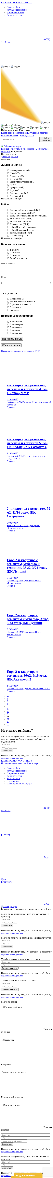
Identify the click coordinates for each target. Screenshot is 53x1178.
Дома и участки (14, 15)
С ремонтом (15, 307)
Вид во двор (16, 321)
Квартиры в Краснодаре (22, 149)
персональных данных (12, 758)
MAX (46, 904)
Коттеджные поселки (37, 133)
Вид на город (16, 324)
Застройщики (13, 778)
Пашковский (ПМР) (19, 224)
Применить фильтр (12, 339)
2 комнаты (15, 252)
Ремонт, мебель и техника (22, 301)
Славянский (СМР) (19, 235)
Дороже (14, 156)
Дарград (14, 190)
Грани (13, 184)
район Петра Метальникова (23, 227)
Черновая (14, 310)
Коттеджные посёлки (17, 10)
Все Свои (14, 179)
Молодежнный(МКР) (20, 221)
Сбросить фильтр (11, 345)
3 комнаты (15, 255)
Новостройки (13, 7)
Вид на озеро (16, 333)
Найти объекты (46, 139)
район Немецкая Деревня (22, 230)
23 (8, 722)
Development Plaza (18, 170)
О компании (13, 781)
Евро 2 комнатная (18, 258)
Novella (13, 173)
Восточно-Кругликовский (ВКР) (25, 210)
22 (8, 719)
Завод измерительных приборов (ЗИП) (28, 215)
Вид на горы (16, 327)
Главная (5, 149)
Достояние (15, 196)
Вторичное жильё (9, 135)
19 (8, 711)
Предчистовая (16, 299)
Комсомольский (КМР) (21, 218)
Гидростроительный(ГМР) (22, 213)
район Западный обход (21, 233)
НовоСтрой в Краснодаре (19, 783)
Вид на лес (15, 330)
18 (8, 709)
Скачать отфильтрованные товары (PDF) (20, 351)
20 (8, 714)
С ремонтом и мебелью (21, 304)
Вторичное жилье (15, 12)
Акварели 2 (15, 176)
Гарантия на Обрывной (21, 182)
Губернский (15, 187)
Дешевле (5, 156)
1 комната (14, 250)
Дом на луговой (17, 193)
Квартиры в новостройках (14, 133)
